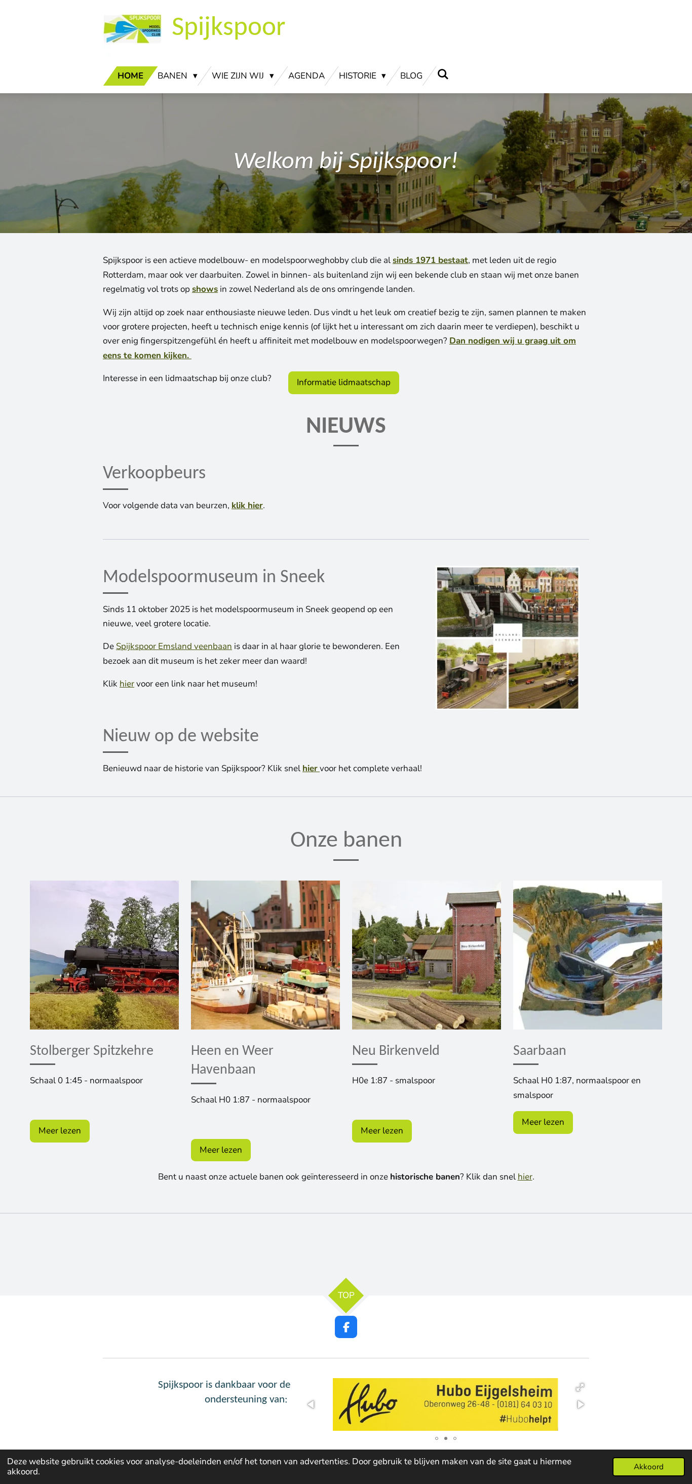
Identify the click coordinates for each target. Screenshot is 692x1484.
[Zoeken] (443, 74)
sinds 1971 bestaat (430, 260)
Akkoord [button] (649, 1467)
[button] (580, 1387)
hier (127, 684)
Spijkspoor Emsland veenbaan (174, 646)
